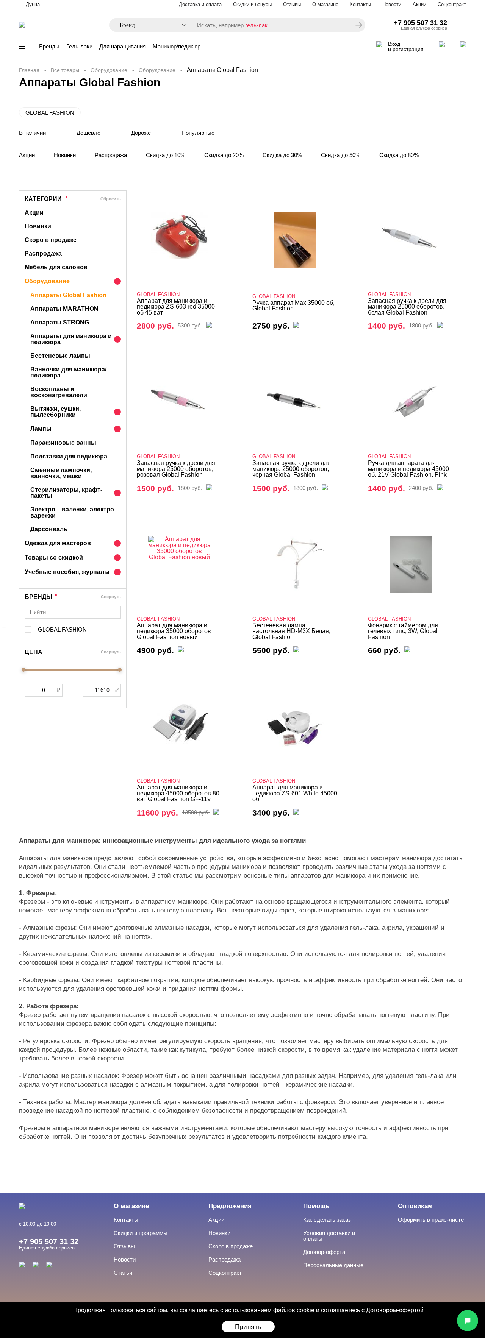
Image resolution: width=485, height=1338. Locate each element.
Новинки (65, 155)
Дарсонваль (48, 529)
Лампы (41, 429)
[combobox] (149, 25)
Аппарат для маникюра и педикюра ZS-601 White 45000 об (294, 793)
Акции (419, 4)
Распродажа (111, 155)
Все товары (65, 70)
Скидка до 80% (399, 155)
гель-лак (256, 25)
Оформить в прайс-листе (431, 1220)
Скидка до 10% (165, 155)
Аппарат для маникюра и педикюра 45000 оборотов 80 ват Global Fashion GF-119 (178, 793)
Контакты (360, 4)
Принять (248, 1326)
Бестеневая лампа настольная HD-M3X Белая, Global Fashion (291, 631)
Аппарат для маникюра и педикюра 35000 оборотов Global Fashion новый (174, 631)
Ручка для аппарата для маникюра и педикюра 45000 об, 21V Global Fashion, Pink (408, 469)
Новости (391, 4)
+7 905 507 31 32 (420, 23)
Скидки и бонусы (252, 4)
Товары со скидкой (54, 557)
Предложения (230, 1206)
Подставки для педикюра (68, 456)
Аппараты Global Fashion (68, 295)
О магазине (325, 4)
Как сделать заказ (327, 1220)
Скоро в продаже (51, 240)
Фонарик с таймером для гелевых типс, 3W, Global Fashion (403, 631)
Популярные (197, 132)
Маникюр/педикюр (176, 46)
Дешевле (88, 132)
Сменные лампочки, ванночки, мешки (61, 473)
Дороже (141, 132)
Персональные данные (333, 1265)
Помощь (316, 1206)
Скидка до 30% (282, 155)
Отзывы (292, 4)
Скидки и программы (140, 1233)
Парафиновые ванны (63, 443)
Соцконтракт (452, 4)
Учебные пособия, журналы (67, 572)
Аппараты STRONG (59, 322)
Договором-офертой (395, 1310)
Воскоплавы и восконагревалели (58, 392)
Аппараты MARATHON (64, 309)
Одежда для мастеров (58, 543)
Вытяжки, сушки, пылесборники (55, 411)
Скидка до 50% (340, 155)
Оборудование (109, 70)
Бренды (49, 46)
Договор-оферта (324, 1252)
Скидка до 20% (224, 155)
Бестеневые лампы (60, 355)
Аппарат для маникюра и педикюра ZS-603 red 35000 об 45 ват (176, 307)
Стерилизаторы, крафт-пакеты (66, 493)
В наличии (32, 132)
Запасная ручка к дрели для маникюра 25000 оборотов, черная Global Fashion (291, 469)
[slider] (23, 670)
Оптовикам (415, 1206)
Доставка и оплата (200, 4)
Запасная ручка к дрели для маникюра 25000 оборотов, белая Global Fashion (407, 307)
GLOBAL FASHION (49, 112)
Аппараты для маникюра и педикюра (71, 339)
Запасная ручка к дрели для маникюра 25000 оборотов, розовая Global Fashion (176, 469)
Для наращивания (122, 46)
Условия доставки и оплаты (329, 1235)
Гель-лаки (79, 46)
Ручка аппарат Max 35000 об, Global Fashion (293, 305)
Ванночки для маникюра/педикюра (68, 372)
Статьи (123, 1273)
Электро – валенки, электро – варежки (74, 512)
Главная (29, 70)
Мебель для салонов (56, 267)
